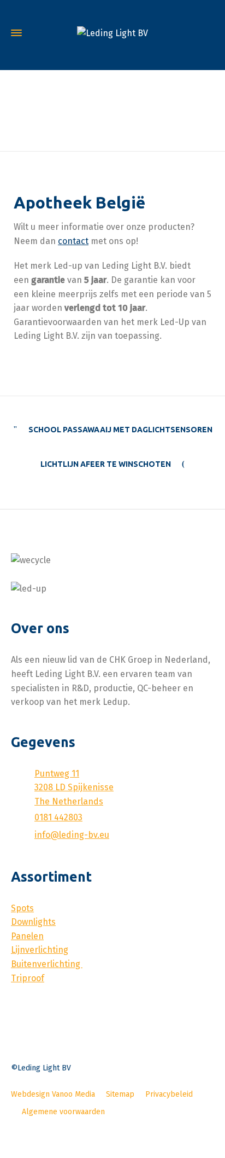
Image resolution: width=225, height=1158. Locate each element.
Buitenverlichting (46, 964)
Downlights (33, 922)
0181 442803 (58, 817)
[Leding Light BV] (112, 33)
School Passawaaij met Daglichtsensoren (120, 429)
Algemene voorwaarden (63, 1111)
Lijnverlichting (39, 950)
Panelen (27, 936)
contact (73, 241)
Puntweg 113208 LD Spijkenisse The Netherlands (74, 787)
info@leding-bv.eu (71, 835)
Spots (22, 908)
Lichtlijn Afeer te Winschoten (105, 464)
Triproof (27, 978)
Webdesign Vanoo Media (53, 1094)
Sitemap (120, 1094)
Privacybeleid (169, 1094)
